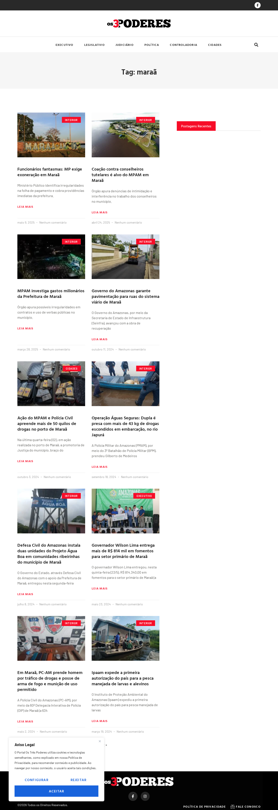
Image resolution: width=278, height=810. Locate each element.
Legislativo (94, 44)
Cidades (215, 44)
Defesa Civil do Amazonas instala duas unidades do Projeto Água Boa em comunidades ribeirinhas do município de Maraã (48, 553)
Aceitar (56, 791)
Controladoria (183, 44)
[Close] (99, 741)
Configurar (36, 779)
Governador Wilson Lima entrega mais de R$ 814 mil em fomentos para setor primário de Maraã (123, 550)
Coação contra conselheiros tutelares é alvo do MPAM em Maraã (120, 174)
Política (151, 44)
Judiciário (125, 44)
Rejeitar (79, 779)
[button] (256, 44)
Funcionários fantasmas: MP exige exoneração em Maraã (49, 172)
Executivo (64, 44)
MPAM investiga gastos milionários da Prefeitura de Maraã (50, 293)
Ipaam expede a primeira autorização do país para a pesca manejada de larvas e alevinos (123, 678)
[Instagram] (145, 796)
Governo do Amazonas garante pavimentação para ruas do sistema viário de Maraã (125, 296)
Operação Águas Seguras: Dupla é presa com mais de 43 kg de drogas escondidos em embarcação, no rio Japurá (125, 426)
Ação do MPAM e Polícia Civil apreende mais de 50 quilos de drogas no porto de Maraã (46, 423)
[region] (56, 769)
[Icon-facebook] (258, 5)
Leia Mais (25, 206)
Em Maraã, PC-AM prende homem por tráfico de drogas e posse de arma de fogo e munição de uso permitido (50, 680)
